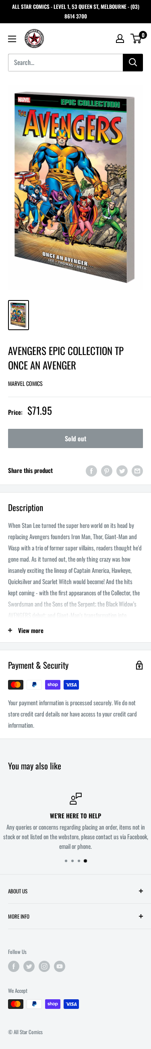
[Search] (133, 62)
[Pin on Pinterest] (106, 470)
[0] (136, 38)
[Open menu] (12, 39)
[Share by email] (137, 470)
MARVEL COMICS (25, 383)
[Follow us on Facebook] (13, 966)
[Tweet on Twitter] (122, 470)
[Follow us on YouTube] (59, 966)
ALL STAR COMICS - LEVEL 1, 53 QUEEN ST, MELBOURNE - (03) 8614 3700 (75, 11)
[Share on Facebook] (91, 470)
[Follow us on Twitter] (29, 966)
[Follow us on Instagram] (44, 966)
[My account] (120, 38)
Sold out (75, 438)
